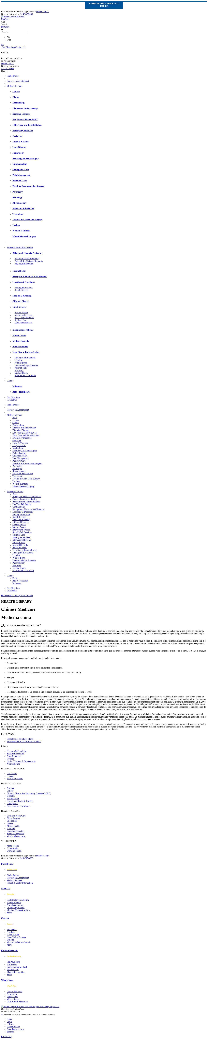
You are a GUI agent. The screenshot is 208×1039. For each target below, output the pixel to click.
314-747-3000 (26, 858)
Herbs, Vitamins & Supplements (21, 761)
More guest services (23, 322)
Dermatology (18, 425)
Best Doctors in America (18, 900)
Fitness (10, 823)
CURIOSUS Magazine (17, 1001)
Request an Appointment (18, 81)
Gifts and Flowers (20, 522)
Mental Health (13, 826)
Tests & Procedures (15, 753)
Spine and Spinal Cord (22, 473)
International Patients (21, 540)
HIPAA (10, 1024)
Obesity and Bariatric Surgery (20, 801)
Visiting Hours (21, 373)
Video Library (13, 999)
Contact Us (20, 47)
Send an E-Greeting (21, 519)
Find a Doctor (13, 76)
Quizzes (10, 776)
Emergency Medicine (22, 438)
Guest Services (19, 524)
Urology (16, 481)
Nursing (10, 932)
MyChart (5, 27)
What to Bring (21, 363)
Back (14, 417)
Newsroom (12, 994)
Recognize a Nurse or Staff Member (28, 509)
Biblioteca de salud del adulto (20, 739)
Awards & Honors (15, 905)
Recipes (10, 759)
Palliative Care (18, 461)
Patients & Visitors (15, 491)
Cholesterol (12, 821)
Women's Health (14, 851)
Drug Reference (14, 756)
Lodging (18, 360)
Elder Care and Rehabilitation (25, 435)
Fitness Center (18, 542)
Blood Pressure (13, 818)
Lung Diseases (19, 445)
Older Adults (12, 848)
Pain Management (20, 458)
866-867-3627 (42, 855)
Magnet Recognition (16, 972)
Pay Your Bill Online (24, 263)
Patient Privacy (13, 1026)
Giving (10, 380)
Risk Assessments (15, 778)
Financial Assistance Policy (27, 258)
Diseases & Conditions (17, 751)
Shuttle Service (21, 290)
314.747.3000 (26, 14)
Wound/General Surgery (23, 486)
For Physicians (13, 962)
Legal (9, 1021)
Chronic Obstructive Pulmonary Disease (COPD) (29, 793)
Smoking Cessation (15, 831)
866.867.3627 (42, 11)
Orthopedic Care (19, 456)
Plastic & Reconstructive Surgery (27, 463)
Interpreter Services (23, 315)
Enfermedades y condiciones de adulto (24, 741)
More (9, 912)
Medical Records (20, 545)
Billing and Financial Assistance (26, 496)
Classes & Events (14, 991)
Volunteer (16, 583)
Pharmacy (19, 370)
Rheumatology (19, 471)
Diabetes (11, 796)
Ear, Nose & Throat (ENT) (24, 433)
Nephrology (17, 448)
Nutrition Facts (13, 764)
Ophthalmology (19, 453)
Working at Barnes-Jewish (18, 942)
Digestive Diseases (20, 430)
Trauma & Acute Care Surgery (26, 478)
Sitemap (10, 1031)
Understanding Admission (26, 365)
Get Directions (8, 47)
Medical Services (14, 86)
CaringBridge (18, 507)
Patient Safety (21, 368)
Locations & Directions (22, 512)
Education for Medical (17, 967)
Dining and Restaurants (25, 357)
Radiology (17, 468)
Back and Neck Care (16, 816)
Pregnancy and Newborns (18, 806)
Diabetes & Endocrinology (24, 427)
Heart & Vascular (20, 443)
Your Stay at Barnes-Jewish (24, 550)
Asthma (10, 788)
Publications (12, 996)
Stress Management (15, 833)
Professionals (13, 969)
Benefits (10, 940)
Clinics (15, 422)
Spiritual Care (21, 320)
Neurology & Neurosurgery (24, 450)
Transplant (17, 476)
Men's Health (13, 846)
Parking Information (24, 287)
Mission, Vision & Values (18, 910)
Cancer (15, 420)
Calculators (12, 773)
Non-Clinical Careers (16, 937)
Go (2, 44)
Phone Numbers (19, 547)
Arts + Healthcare (20, 581)
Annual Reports (14, 902)
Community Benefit (15, 907)
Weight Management (16, 836)
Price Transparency (15, 1029)
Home (4, 595)
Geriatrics (16, 440)
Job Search (12, 929)
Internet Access (21, 312)
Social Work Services (24, 317)
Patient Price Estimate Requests (29, 261)
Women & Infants (20, 484)
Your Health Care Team (25, 375)
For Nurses (12, 964)
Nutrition (11, 828)
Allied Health (13, 934)
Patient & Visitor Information (20, 247)
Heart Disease (13, 798)
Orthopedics (12, 803)
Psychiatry (17, 466)
